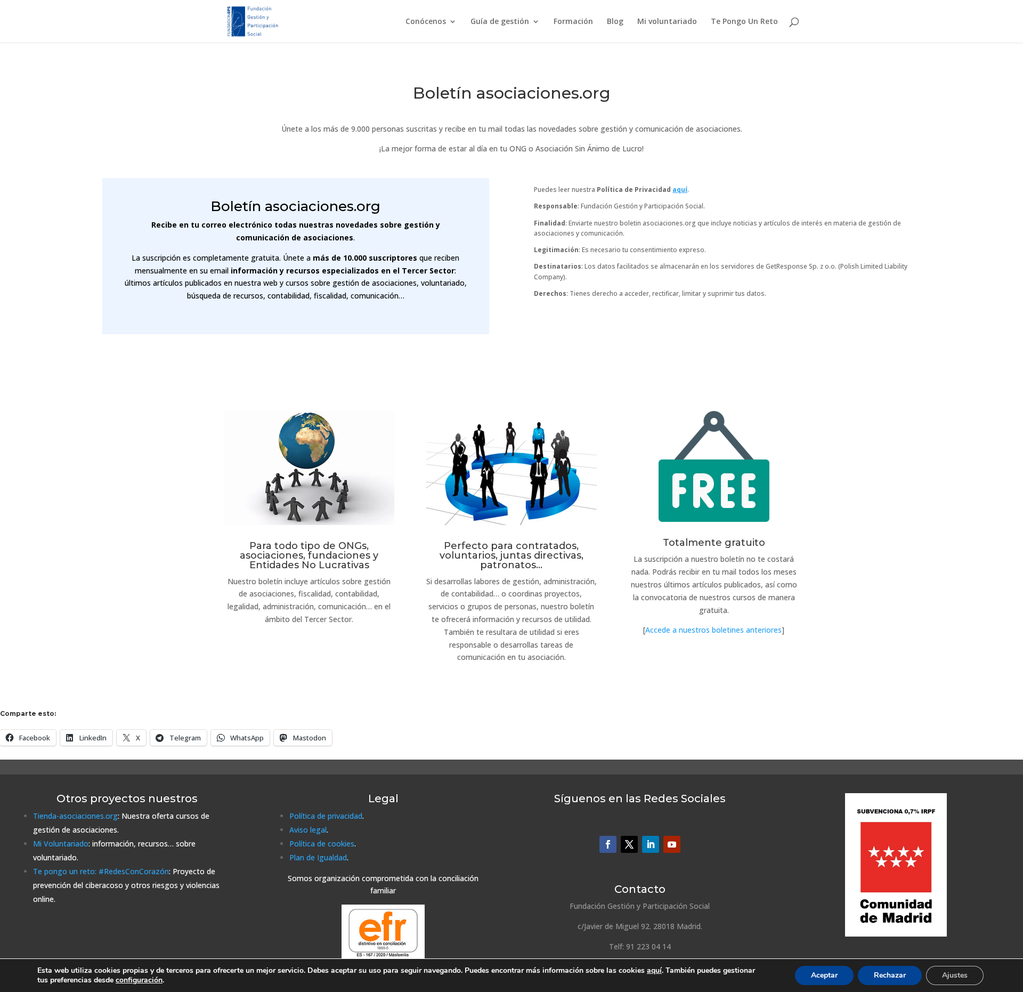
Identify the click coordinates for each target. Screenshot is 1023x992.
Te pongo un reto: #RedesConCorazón (101, 871)
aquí (654, 970)
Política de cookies (321, 843)
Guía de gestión (499, 22)
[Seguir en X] (629, 844)
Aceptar (824, 975)
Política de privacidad (325, 816)
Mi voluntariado (667, 22)
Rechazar (890, 975)
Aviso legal (308, 830)
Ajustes (955, 975)
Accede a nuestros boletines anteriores (713, 630)
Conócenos (425, 22)
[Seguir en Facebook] (607, 844)
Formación (573, 22)
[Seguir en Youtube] (671, 844)
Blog (615, 22)
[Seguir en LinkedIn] (650, 844)
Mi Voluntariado (60, 843)
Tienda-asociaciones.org (75, 816)
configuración (139, 980)
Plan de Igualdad (318, 857)
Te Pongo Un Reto (744, 22)
